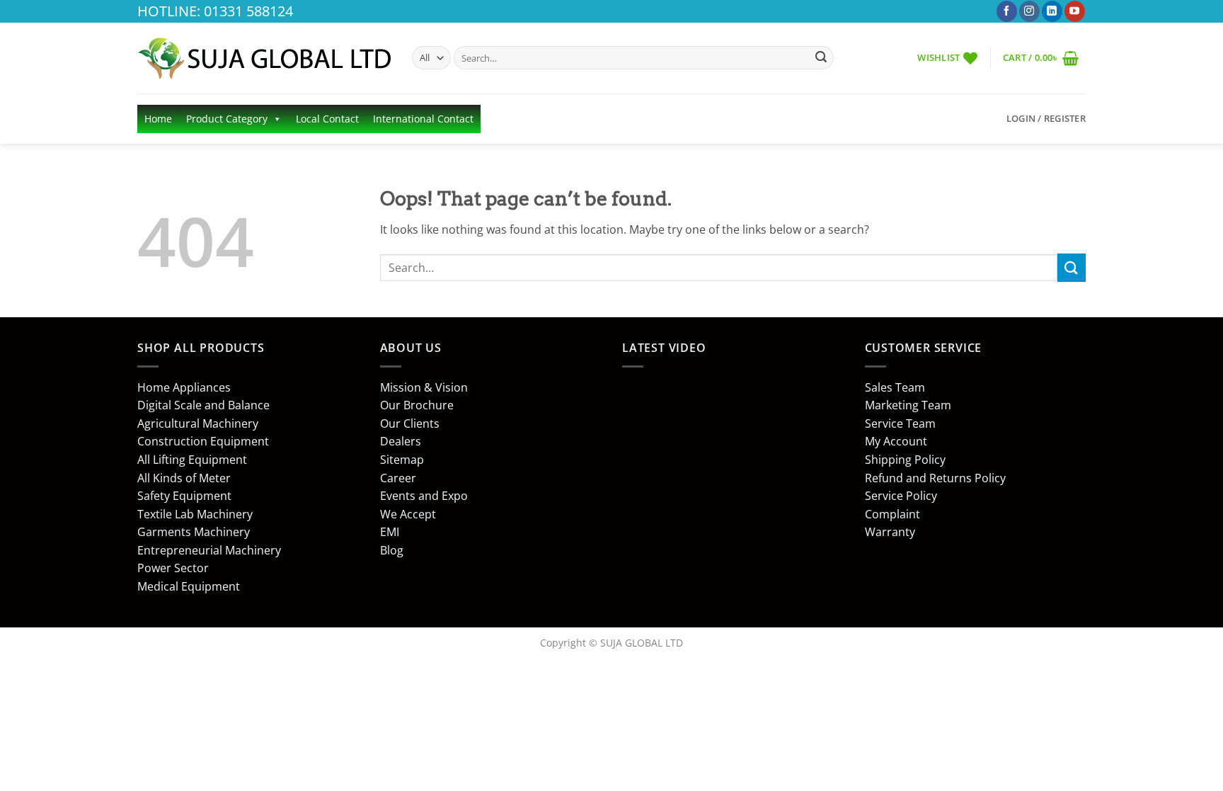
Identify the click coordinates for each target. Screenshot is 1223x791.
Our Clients (410, 423)
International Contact (423, 118)
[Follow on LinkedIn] (1052, 11)
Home (158, 118)
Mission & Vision (424, 387)
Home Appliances (184, 387)
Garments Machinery (193, 532)
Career (398, 478)
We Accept (408, 514)
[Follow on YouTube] (1074, 11)
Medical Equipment (188, 586)
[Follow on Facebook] (1007, 11)
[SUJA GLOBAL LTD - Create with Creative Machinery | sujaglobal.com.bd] (264, 58)
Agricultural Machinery (197, 423)
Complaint (892, 514)
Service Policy (901, 495)
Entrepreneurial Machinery (209, 550)
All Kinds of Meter (184, 478)
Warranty (890, 532)
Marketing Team (908, 405)
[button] (1041, 58)
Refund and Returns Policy (935, 478)
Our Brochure (417, 405)
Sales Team (895, 387)
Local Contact (327, 118)
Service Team (900, 423)
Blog (391, 550)
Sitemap (402, 459)
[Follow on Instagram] (1029, 11)
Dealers (400, 441)
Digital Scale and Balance (203, 405)
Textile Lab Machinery (195, 514)
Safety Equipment (184, 495)
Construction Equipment (203, 441)
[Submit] (821, 58)
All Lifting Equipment (192, 459)
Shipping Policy (905, 459)
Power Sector (173, 568)
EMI (389, 532)
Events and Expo (424, 495)
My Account (896, 441)
